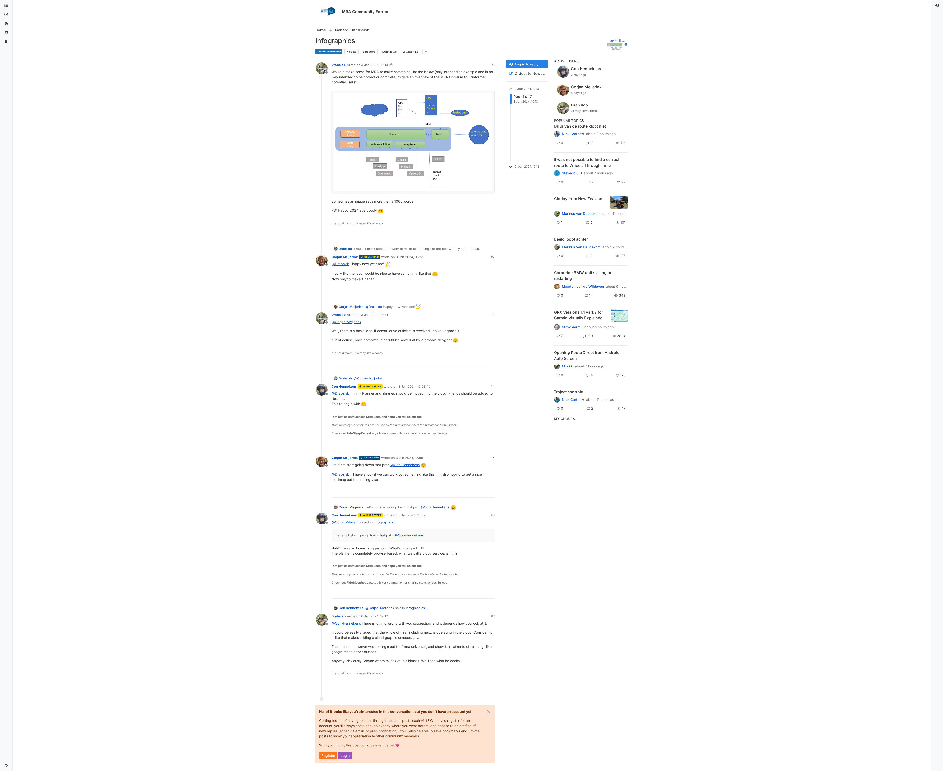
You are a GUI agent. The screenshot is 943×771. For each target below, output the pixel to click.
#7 (493, 616)
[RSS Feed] (425, 51)
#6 (493, 515)
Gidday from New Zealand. (579, 198)
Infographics (384, 522)
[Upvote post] (473, 233)
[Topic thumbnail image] (619, 202)
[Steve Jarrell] (557, 327)
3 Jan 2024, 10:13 (374, 65)
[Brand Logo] (327, 12)
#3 (493, 315)
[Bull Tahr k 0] (557, 214)
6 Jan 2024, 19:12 (374, 616)
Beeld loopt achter (571, 239)
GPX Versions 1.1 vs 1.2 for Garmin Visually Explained (578, 315)
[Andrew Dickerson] (557, 366)
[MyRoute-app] (6, 41)
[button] (6, 765)
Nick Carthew (573, 134)
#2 (493, 257)
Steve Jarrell (572, 327)
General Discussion (329, 51)
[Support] (6, 32)
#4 (493, 386)
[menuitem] (937, 5)
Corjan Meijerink (345, 257)
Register (328, 755)
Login (345, 755)
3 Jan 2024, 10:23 (409, 257)
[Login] (937, 5)
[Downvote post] (490, 233)
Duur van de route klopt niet (580, 126)
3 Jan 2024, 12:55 (409, 458)
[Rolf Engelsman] (557, 134)
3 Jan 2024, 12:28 (412, 386)
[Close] (489, 711)
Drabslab (339, 65)
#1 (493, 65)
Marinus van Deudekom (581, 213)
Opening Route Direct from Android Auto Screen (587, 355)
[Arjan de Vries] (557, 247)
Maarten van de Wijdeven (583, 286)
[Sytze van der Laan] (557, 286)
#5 (493, 458)
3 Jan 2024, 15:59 (412, 515)
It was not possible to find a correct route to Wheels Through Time (586, 162)
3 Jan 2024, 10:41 (374, 315)
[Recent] (6, 14)
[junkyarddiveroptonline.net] (557, 173)
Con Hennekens (344, 386)
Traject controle (568, 391)
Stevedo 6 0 (572, 173)
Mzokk (567, 366)
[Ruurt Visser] (557, 400)
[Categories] (6, 5)
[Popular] (6, 23)
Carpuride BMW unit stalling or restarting (582, 275)
